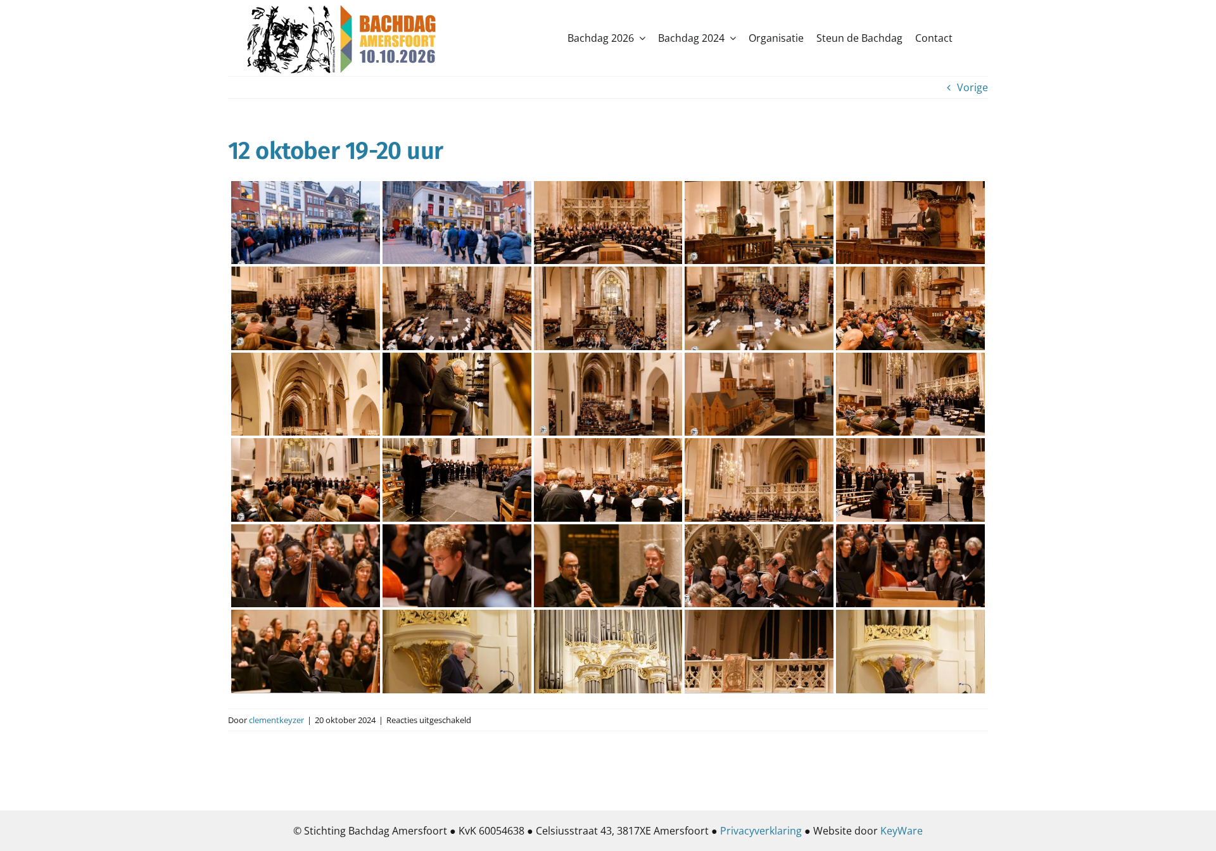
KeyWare (901, 831)
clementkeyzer (276, 720)
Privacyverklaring (761, 831)
